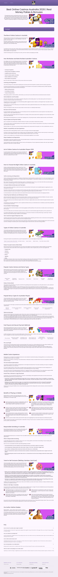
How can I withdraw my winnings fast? (10, 533)
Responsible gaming (7, 429)
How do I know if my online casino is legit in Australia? (13, 528)
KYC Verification (19, 562)
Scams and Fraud (45, 562)
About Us (43, 564)
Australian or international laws (30, 450)
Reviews (5, 2)
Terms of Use (6, 564)
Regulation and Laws (7, 562)
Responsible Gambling (33, 562)
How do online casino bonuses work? (10, 538)
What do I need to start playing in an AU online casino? (13, 548)
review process (22, 62)
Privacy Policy (19, 564)
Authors (11, 2)
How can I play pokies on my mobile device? (11, 544)
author (11, 509)
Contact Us (31, 564)
